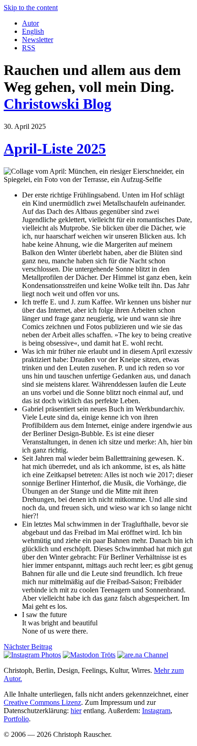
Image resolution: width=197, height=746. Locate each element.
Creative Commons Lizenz (42, 702)
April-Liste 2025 (55, 148)
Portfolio (16, 719)
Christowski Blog (57, 104)
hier (76, 710)
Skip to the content (31, 7)
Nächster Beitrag (28, 646)
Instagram (156, 710)
